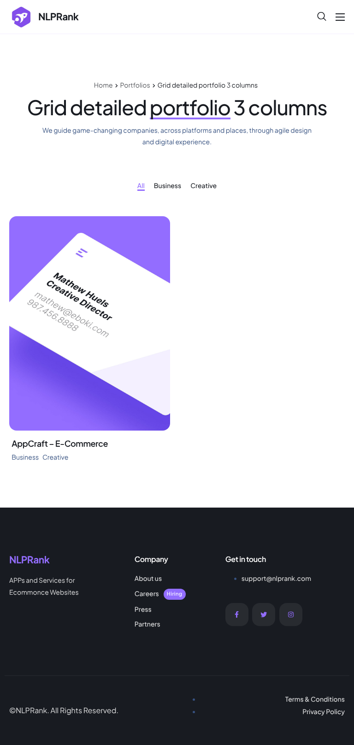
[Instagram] (290, 614)
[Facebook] (236, 614)
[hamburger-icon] (340, 17)
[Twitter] (263, 614)
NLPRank (58, 16)
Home (103, 85)
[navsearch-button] (321, 16)
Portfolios (135, 85)
